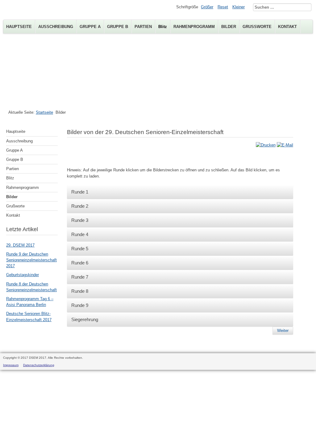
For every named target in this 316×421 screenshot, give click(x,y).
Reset (223, 7)
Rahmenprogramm (194, 26)
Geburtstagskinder (22, 274)
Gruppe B (117, 26)
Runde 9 (79, 305)
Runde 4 (79, 234)
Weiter (283, 330)
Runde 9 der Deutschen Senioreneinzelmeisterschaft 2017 (31, 260)
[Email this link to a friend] (285, 145)
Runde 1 (79, 191)
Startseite (44, 112)
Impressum (11, 365)
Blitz (162, 26)
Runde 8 (79, 291)
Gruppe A (90, 26)
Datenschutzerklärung (38, 365)
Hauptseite (19, 26)
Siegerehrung (84, 319)
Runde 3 (79, 220)
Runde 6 (79, 262)
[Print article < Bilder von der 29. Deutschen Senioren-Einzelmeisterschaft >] (266, 145)
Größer (207, 7)
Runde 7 (79, 277)
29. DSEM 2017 (20, 245)
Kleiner (238, 7)
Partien (143, 26)
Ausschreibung (55, 26)
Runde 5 (79, 248)
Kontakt (287, 26)
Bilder (228, 26)
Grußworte (257, 26)
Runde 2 (79, 206)
